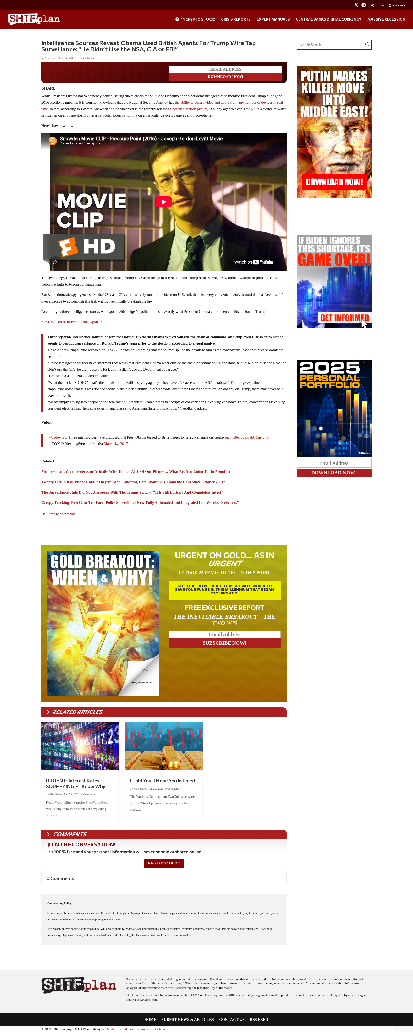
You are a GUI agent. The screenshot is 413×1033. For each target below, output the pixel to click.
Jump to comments (60, 514)
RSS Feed (259, 1020)
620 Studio (108, 1029)
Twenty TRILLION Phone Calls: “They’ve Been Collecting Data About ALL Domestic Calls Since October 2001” (133, 482)
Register (399, 5)
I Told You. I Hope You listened (162, 780)
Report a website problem (134, 1029)
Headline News (85, 58)
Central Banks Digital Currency (328, 19)
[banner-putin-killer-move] (334, 197)
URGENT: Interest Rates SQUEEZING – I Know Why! (76, 783)
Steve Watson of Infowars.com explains (71, 322)
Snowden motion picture (188, 109)
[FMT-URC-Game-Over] (334, 327)
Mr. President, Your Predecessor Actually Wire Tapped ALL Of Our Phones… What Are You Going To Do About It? (136, 471)
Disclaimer (160, 1029)
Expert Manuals (273, 19)
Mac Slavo (51, 58)
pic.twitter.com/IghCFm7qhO (247, 437)
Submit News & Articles (188, 1020)
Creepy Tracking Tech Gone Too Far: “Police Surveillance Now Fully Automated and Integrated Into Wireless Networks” (140, 502)
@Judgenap (57, 437)
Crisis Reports (236, 19)
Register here (164, 863)
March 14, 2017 (116, 444)
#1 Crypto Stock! (197, 19)
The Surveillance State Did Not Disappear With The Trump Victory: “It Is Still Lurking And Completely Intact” (132, 492)
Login (379, 5)
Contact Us (232, 1020)
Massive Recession (386, 19)
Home (150, 1020)
